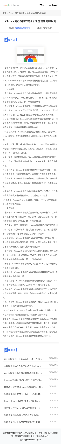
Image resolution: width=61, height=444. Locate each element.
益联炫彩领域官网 (23, 28)
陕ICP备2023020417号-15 (30, 440)
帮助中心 (53, 5)
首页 (42, 5)
